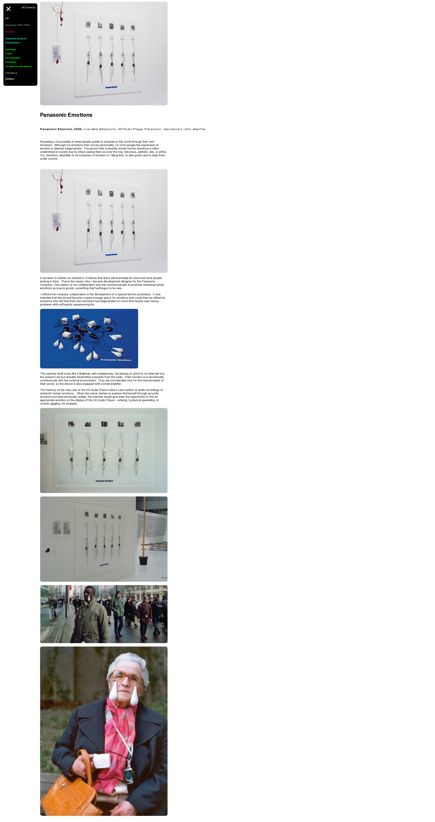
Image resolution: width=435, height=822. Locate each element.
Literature (11, 72)
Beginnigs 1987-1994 (17, 25)
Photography (12, 57)
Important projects (16, 38)
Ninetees (10, 31)
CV (7, 18)
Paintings (10, 49)
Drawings (10, 62)
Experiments (12, 42)
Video (8, 53)
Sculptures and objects (18, 66)
